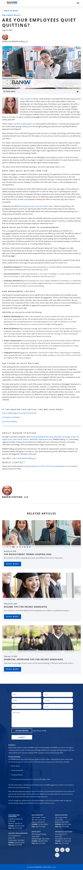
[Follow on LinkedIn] (57, 850)
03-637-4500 (66, 824)
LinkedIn (27, 99)
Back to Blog (11, 11)
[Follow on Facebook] (67, 850)
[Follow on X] (57, 855)
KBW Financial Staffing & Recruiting (40, 437)
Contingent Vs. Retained (11, 417)
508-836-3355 (43, 841)
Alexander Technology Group (65, 437)
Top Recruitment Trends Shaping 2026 (27, 554)
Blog (3, 15)
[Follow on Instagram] (62, 850)
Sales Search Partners (21, 439)
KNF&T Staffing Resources (42, 439)
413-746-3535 (66, 841)
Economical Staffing (9, 421)
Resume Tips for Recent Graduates (25, 606)
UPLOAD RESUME (21, 731)
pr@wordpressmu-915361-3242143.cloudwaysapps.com (46, 466)
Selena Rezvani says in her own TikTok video (35, 206)
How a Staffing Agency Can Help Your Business (19, 413)
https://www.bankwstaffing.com (24, 458)
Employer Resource (13, 15)
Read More (12, 564)
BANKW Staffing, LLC (20, 41)
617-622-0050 (43, 824)
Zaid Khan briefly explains (22, 124)
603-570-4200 (19, 842)
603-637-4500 (19, 826)
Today (55, 248)
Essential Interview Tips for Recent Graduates (33, 659)
